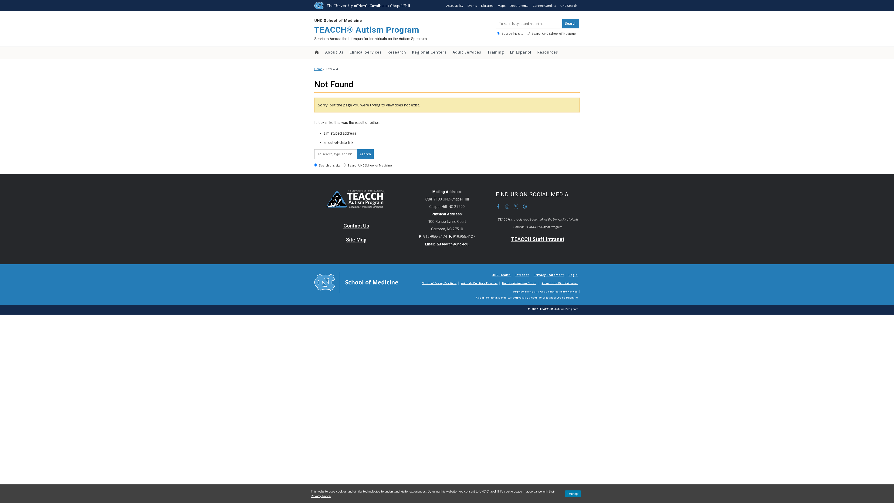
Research (397, 52)
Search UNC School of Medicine (553, 33)
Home (316, 52)
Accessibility (454, 5)
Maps (502, 5)
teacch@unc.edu (455, 244)
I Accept (573, 494)
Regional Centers (429, 52)
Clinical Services (365, 52)
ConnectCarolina (544, 5)
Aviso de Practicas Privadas (479, 283)
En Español (520, 52)
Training (495, 52)
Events (472, 5)
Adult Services (467, 52)
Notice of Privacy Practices (439, 283)
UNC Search (568, 5)
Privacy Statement (549, 275)
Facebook (498, 206)
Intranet (522, 275)
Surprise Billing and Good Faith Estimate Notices (545, 291)
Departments (519, 5)
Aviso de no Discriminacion (560, 283)
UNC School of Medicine (338, 20)
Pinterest (524, 206)
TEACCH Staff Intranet (537, 239)
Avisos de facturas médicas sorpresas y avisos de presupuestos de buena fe (527, 297)
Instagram (507, 206)
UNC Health (501, 275)
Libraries (487, 5)
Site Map (356, 240)
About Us (334, 52)
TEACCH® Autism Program (366, 30)
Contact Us (356, 226)
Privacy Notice (321, 496)
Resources (547, 52)
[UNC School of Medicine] (356, 282)
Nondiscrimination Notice (519, 283)
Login (573, 275)
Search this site (512, 33)
